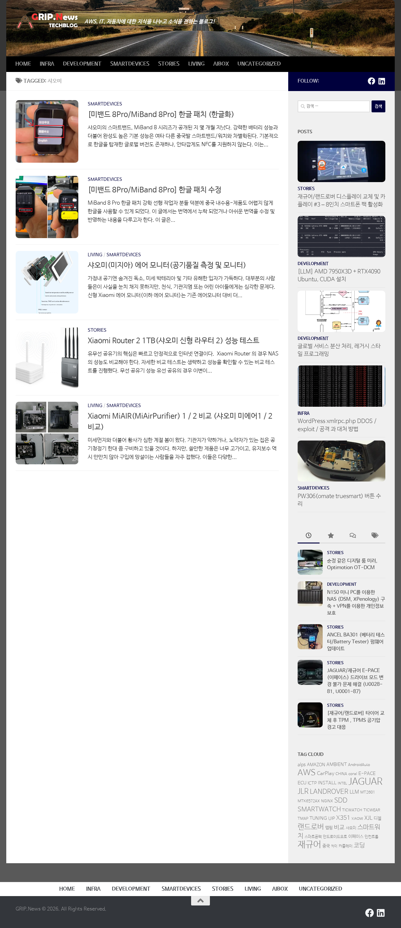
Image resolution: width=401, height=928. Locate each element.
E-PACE (367, 773)
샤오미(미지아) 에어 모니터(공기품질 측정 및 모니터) (167, 265)
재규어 (309, 845)
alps (302, 764)
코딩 (359, 845)
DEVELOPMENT (82, 64)
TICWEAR (371, 810)
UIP (331, 818)
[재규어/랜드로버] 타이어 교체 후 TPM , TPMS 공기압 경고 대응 (355, 720)
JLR (303, 792)
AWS (307, 773)
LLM (354, 792)
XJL (368, 818)
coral (352, 774)
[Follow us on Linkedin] (381, 81)
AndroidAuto (359, 765)
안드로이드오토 (335, 837)
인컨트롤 (371, 837)
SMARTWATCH (319, 809)
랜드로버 (311, 827)
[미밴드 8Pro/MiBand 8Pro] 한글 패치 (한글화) (161, 114)
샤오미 (351, 828)
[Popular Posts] (330, 536)
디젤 (377, 818)
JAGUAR (365, 782)
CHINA (341, 774)
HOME (23, 64)
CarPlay (325, 774)
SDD (340, 800)
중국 (326, 846)
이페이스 (355, 836)
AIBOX (221, 64)
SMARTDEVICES (129, 64)
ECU (302, 783)
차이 (334, 846)
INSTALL (327, 783)
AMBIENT (336, 764)
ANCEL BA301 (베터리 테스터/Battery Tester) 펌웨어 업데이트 (356, 642)
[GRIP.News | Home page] (47, 21)
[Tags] (374, 536)
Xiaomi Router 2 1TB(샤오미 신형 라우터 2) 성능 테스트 (173, 341)
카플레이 (345, 846)
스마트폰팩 (313, 837)
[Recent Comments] (352, 536)
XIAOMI (357, 819)
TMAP (303, 819)
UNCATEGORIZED (259, 64)
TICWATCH (352, 810)
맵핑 (329, 827)
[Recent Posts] (309, 536)
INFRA (47, 64)
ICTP (312, 783)
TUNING (318, 818)
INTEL (342, 783)
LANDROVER (329, 791)
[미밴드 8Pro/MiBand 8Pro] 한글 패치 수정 (154, 190)
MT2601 (367, 792)
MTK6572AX (309, 801)
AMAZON (316, 764)
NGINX (327, 801)
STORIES (169, 64)
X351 (343, 818)
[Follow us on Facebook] (371, 81)
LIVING (196, 64)
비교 (339, 827)
